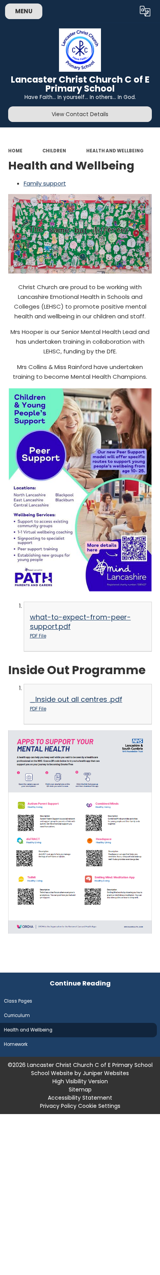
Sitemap (80, 1089)
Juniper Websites (106, 1073)
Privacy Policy (58, 1106)
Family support (45, 183)
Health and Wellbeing (115, 151)
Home (15, 151)
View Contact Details (80, 114)
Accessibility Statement (80, 1098)
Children (54, 151)
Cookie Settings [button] (99, 1106)
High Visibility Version (80, 1081)
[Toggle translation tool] (145, 11)
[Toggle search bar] (126, 11)
